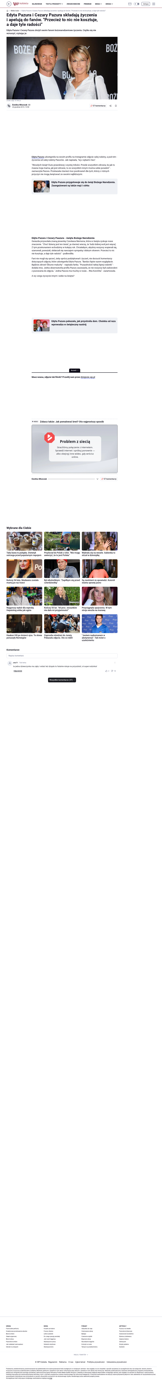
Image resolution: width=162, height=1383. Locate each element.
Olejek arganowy (11, 1336)
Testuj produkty (53, 4)
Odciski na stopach (12, 1347)
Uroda (108, 4)
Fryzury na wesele (125, 1328)
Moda (97, 4)
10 (115, 671)
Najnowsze (37, 4)
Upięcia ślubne (124, 1339)
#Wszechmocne (73, 4)
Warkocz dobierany (125, 1336)
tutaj (50, 1378)
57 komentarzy (99, 106)
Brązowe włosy (86, 1339)
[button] (137, 3)
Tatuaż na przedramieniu (89, 1347)
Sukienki (122, 1347)
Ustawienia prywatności (116, 1362)
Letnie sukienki (48, 1334)
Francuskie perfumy (12, 1328)
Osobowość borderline (126, 1334)
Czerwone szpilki (86, 1336)
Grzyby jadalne (124, 1344)
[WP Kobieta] (22, 4)
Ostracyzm (122, 1341)
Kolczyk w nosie (86, 1344)
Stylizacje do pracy (50, 1341)
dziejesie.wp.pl (88, 377)
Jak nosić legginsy (50, 1339)
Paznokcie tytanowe (125, 1331)
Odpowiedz (18, 671)
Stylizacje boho (48, 1347)
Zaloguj (145, 4)
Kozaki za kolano (49, 1328)
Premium (87, 4)
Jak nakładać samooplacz (14, 1344)
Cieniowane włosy (87, 1331)
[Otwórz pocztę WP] (130, 4)
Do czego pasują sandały (52, 1336)
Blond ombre (10, 1334)
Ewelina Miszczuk (19, 105)
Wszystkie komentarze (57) (61, 680)
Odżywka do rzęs (86, 1328)
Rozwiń (73, 370)
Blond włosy (10, 1339)
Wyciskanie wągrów (87, 1341)
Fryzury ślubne (48, 1331)
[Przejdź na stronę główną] (9, 6)
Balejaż (83, 1334)
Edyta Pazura (38, 157)
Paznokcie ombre (11, 1341)
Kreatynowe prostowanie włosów (16, 1331)
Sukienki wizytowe (49, 1344)
